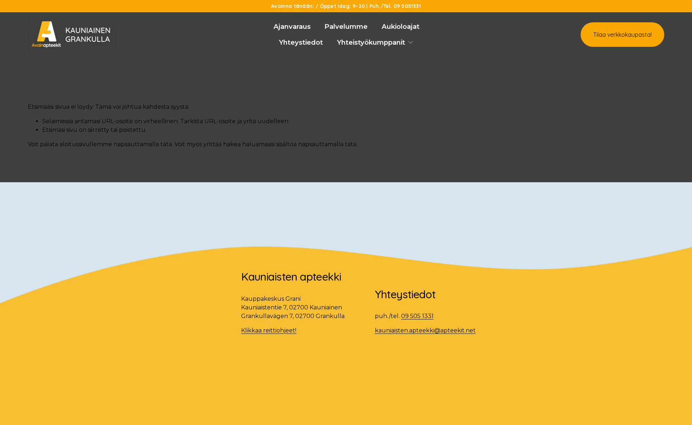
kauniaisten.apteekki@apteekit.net (425, 330)
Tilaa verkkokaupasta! (622, 34)
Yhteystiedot (301, 42)
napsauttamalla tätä (143, 144)
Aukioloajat (401, 26)
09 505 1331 (417, 316)
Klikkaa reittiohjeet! (268, 330)
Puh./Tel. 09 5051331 (395, 6)
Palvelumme (346, 26)
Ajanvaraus (292, 26)
